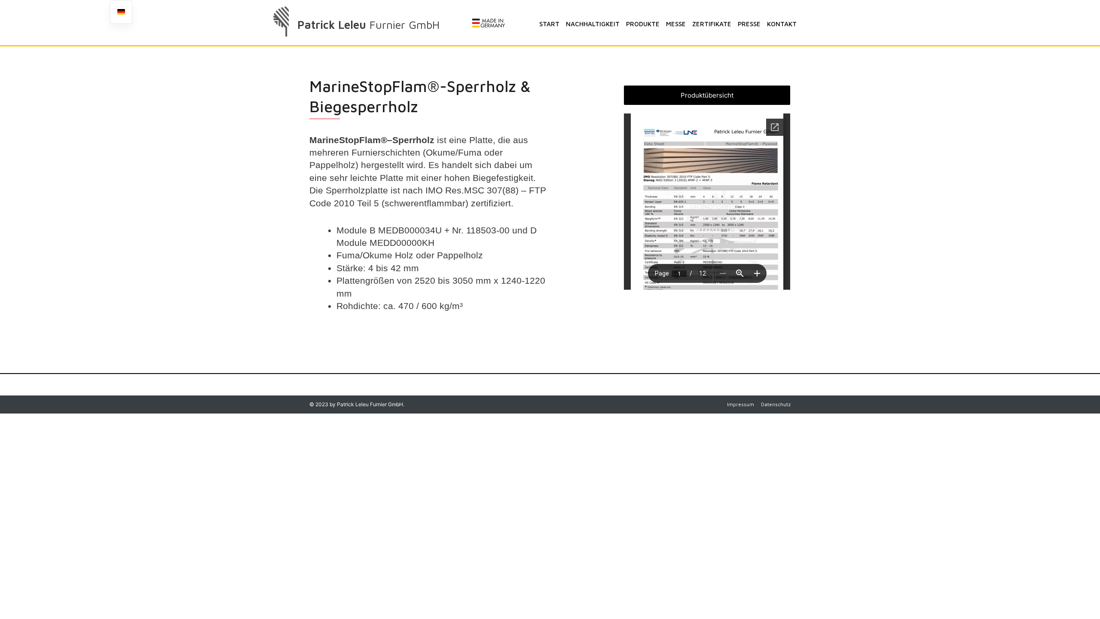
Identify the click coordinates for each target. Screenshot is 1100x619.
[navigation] (121, 12)
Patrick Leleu (331, 24)
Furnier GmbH (405, 24)
